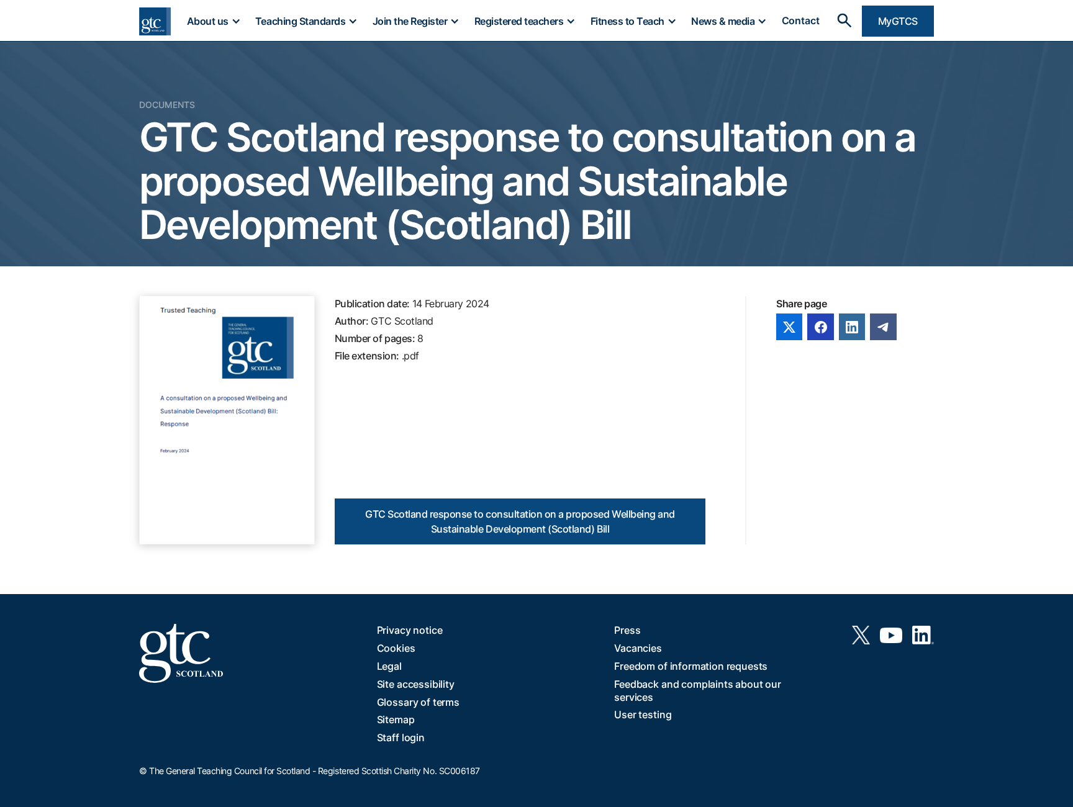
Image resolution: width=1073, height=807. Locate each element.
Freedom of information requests (690, 666)
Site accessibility (416, 684)
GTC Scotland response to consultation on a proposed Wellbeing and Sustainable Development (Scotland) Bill (520, 521)
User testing (642, 714)
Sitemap (396, 719)
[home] (155, 21)
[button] (213, 21)
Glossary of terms (418, 702)
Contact (801, 21)
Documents (167, 104)
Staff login (401, 737)
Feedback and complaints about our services (697, 690)
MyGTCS (898, 21)
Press (627, 630)
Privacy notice (410, 630)
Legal (389, 666)
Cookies (396, 648)
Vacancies (638, 648)
